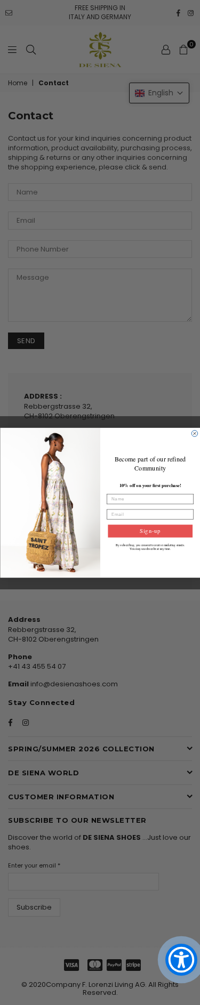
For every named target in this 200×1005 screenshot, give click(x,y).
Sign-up (150, 530)
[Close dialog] (194, 433)
